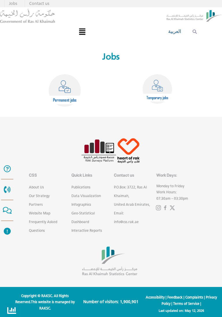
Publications (80, 187)
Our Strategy (39, 196)
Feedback (175, 297)
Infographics (81, 204)
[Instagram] (158, 207)
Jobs (13, 3)
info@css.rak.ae (126, 222)
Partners (36, 204)
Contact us (39, 3)
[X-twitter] (172, 207)
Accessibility (155, 297)
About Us (36, 187)
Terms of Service (186, 303)
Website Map (39, 213)
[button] (82, 31)
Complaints (194, 297)
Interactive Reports (86, 230)
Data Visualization (86, 196)
